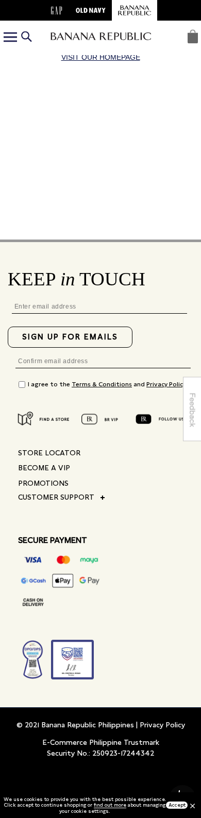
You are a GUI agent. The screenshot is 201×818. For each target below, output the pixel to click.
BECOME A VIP (44, 468)
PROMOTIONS (43, 483)
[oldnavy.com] (91, 10)
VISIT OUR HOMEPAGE (100, 57)
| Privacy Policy (160, 725)
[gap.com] (57, 10)
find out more (110, 805)
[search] (26, 38)
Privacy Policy (166, 384)
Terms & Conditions (102, 384)
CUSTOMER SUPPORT (56, 497)
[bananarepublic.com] (134, 10)
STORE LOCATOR (49, 453)
